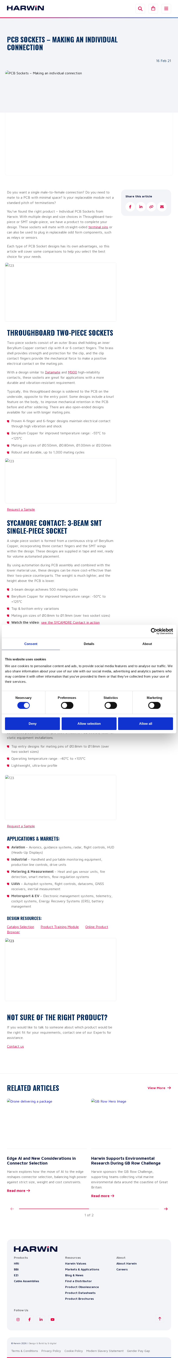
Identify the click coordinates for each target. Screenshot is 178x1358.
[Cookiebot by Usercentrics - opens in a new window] (154, 631)
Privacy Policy (51, 1351)
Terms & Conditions (24, 1351)
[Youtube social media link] (52, 1319)
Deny (32, 723)
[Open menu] (166, 8)
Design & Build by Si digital (42, 1343)
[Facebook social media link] (29, 1319)
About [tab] (147, 643)
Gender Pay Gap (138, 1351)
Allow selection (89, 723)
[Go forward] (165, 1208)
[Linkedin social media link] (41, 1319)
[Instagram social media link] (18, 1319)
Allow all (145, 723)
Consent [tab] (30, 643)
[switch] (67, 705)
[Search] (140, 8)
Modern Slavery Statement (105, 1351)
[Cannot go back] (12, 1208)
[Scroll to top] (159, 1318)
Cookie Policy (73, 1351)
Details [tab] (89, 643)
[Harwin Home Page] (22, 9)
